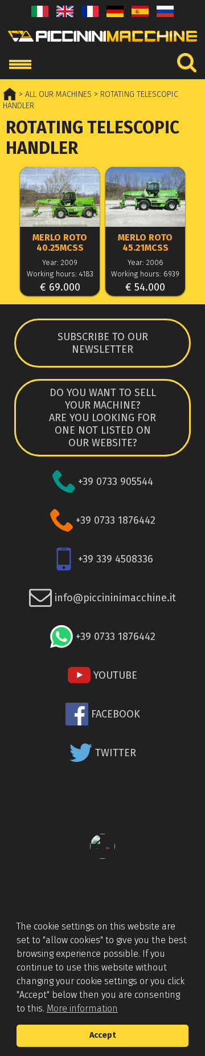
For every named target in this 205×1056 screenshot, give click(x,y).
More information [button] (82, 1008)
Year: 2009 (59, 262)
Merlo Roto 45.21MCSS (145, 243)
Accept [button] (102, 1035)
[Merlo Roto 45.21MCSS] (145, 198)
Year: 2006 (145, 262)
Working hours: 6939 (145, 274)
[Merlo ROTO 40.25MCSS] (60, 198)
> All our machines (54, 94)
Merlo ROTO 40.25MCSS (59, 243)
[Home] (103, 45)
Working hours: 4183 (60, 274)
